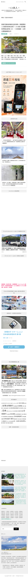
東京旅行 (16, 419)
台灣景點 (19, 406)
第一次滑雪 (16, 421)
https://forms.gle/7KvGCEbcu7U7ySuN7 (17, 395)
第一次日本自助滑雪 (10, 421)
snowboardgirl (10, 403)
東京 (12, 419)
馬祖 (8, 423)
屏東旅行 (17, 408)
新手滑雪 (21, 408)
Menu (4, 1)
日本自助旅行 (18, 416)
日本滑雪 (12, 414)
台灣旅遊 (15, 406)
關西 (6, 422)
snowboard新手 (15, 403)
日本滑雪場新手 (18, 414)
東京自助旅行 (20, 419)
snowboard (4, 403)
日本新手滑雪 (20, 411)
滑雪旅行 (4, 421)
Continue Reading (10, 63)
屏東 (14, 408)
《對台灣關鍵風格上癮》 (6, 380)
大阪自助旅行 (6, 408)
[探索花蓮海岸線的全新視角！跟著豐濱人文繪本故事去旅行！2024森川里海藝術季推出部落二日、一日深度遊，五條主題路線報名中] (14, 44)
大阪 (23, 406)
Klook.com (3, 460)
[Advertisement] (14, 444)
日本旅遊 (8, 414)
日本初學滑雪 (15, 411)
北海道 (22, 403)
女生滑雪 (11, 408)
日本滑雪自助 (4, 416)
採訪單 (23, 391)
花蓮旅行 (4, 423)
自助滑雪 (22, 421)
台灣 (4, 405)
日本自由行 (7, 419)
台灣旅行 (9, 405)
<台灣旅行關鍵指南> (10, 383)
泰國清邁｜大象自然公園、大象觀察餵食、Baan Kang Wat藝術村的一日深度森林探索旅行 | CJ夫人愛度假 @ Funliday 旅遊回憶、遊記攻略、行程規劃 (13, 286)
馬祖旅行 (11, 423)
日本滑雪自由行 (11, 416)
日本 (4, 410)
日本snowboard (9, 411)
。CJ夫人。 (14, 8)
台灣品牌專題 (4, 33)
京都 (20, 403)
